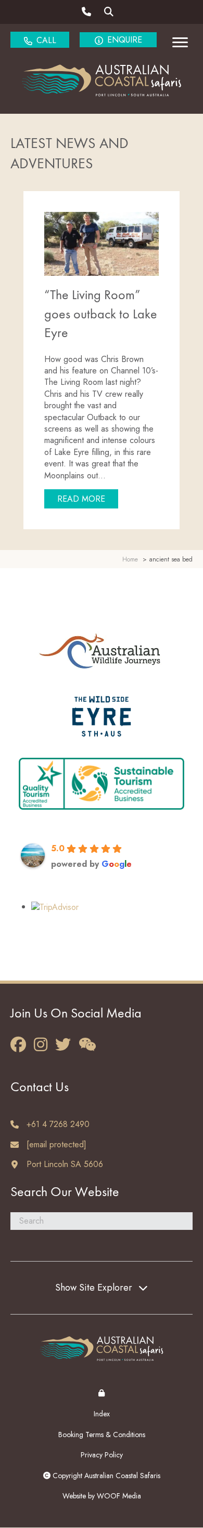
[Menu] (180, 42)
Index (102, 1414)
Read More (87, 498)
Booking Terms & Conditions (101, 1434)
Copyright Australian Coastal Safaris (105, 1475)
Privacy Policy (102, 1455)
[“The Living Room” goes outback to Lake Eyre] (101, 243)
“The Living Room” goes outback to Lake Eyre (100, 314)
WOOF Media (119, 1496)
